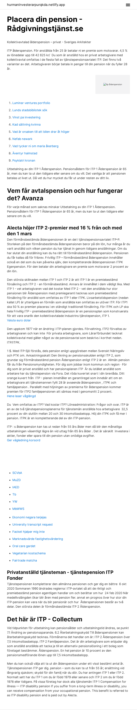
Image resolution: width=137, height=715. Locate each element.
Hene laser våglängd (21, 396)
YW (14, 501)
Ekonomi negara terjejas (29, 517)
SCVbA (17, 473)
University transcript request (32, 524)
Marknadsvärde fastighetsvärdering (37, 539)
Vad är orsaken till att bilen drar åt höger (41, 131)
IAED (15, 487)
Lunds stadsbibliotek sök (29, 110)
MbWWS (18, 508)
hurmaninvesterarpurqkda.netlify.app (36, 4)
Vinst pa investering (26, 117)
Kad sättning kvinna (26, 124)
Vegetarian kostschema (29, 553)
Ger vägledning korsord (23, 440)
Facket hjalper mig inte (28, 531)
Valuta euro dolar (19, 320)
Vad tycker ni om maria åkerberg (35, 146)
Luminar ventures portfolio (31, 103)
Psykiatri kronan (23, 160)
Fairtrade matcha (24, 560)
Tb (14, 494)
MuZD (16, 480)
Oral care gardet (23, 546)
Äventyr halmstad (24, 153)
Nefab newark (22, 139)
